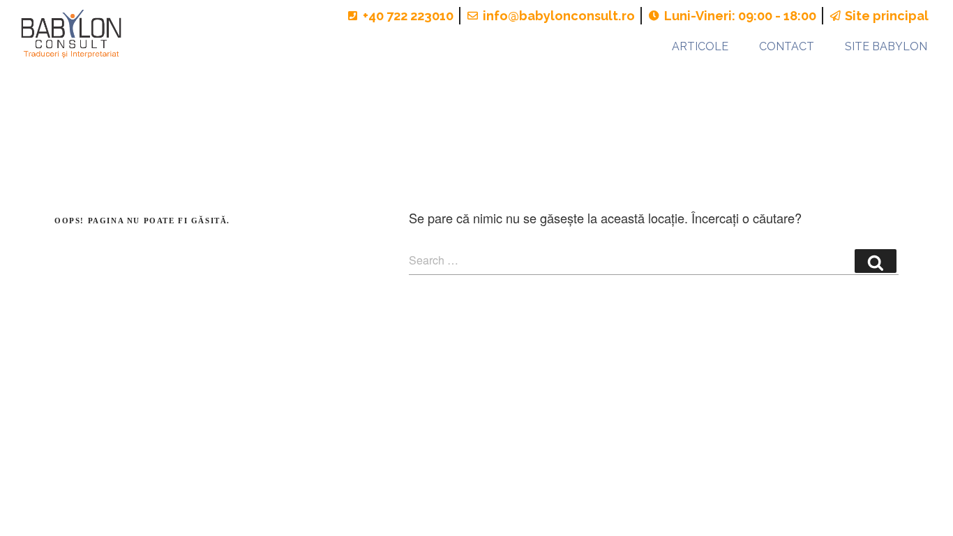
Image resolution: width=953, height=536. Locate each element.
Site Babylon (886, 46)
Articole (700, 46)
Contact (786, 46)
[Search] (875, 261)
